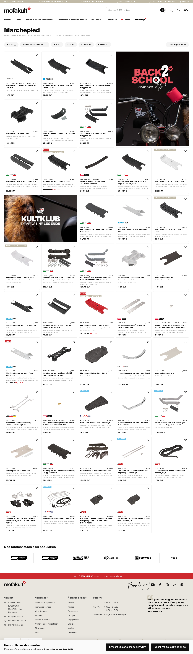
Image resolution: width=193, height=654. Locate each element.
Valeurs (71, 607)
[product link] (22, 75)
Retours (38, 615)
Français (185, 2)
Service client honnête (93, 1)
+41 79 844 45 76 (16, 625)
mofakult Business (43, 607)
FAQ (37, 632)
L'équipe (71, 615)
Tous (174, 558)
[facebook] (160, 584)
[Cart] (185, 10)
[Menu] (18, 639)
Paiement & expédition (45, 602)
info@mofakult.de (15, 616)
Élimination (40, 628)
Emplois (71, 624)
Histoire (71, 602)
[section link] (140, 20)
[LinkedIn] (182, 584)
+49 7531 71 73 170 (17, 620)
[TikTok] (174, 584)
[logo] (17, 9)
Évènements (73, 611)
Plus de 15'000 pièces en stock (54, 1)
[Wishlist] (179, 10)
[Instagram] (167, 584)
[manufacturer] (19, 558)
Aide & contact (41, 611)
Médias (71, 628)
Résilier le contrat (42, 619)
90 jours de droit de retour (164, 1)
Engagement (73, 619)
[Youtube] (152, 584)
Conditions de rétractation (46, 624)
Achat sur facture (127, 1)
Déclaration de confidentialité (58, 649)
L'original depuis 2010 (16, 1)
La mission (72, 632)
